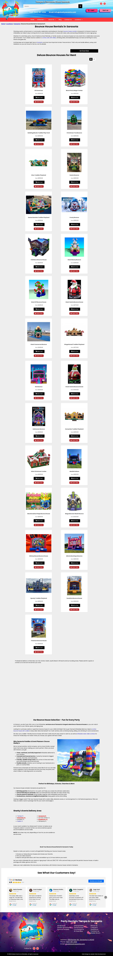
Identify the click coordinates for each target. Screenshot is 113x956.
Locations (78, 20)
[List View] (94, 59)
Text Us (105, 10)
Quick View (40, 101)
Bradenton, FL (43, 819)
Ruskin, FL (20, 821)
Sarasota (17, 24)
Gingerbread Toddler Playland (74, 344)
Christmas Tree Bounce (74, 133)
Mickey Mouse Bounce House (38, 556)
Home (32, 20)
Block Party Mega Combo (74, 90)
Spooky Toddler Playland (38, 598)
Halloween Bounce (39, 429)
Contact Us (68, 20)
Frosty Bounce (74, 217)
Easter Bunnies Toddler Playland (38, 217)
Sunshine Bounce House (74, 598)
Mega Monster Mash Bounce (74, 514)
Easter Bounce (74, 175)
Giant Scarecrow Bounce (39, 344)
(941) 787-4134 (40, 12)
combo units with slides (49, 38)
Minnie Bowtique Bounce (74, 556)
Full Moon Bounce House (39, 260)
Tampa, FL (20, 816)
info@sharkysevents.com (65, 12)
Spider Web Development (98, 954)
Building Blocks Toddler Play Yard (39, 133)
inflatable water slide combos (86, 734)
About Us (51, 20)
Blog (60, 20)
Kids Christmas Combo (38, 471)
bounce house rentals (69, 31)
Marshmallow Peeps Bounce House (38, 514)
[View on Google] (10, 890)
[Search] (80, 6)
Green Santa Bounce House (74, 387)
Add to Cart (40, 97)
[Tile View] (91, 59)
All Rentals (40, 20)
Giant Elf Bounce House (38, 302)
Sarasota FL (42, 816)
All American (39, 90)
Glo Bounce (38, 387)
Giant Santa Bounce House (74, 302)
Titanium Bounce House (39, 641)
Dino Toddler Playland (38, 175)
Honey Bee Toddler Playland (74, 429)
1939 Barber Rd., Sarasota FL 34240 (80, 940)
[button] (7, 897)
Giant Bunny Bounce (74, 260)
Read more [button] (12, 901)
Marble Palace (74, 471)
